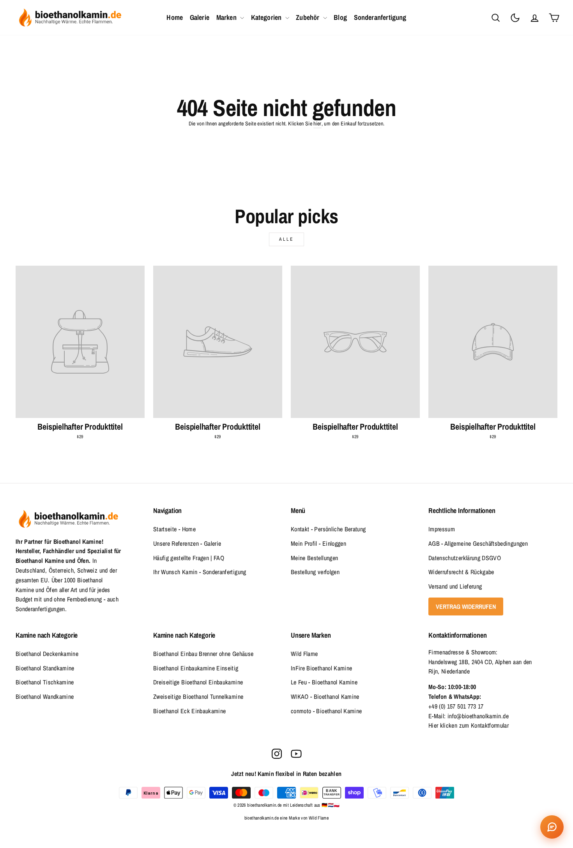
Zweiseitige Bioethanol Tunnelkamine (198, 696)
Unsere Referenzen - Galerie (187, 543)
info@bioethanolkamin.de (478, 716)
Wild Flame (304, 653)
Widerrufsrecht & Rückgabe (461, 572)
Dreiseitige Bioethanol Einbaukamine (198, 682)
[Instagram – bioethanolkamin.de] (277, 754)
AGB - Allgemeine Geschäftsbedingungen (478, 543)
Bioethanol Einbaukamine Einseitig (196, 668)
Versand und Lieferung (455, 586)
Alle (286, 239)
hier (317, 123)
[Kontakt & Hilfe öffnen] (552, 827)
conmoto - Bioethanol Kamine (326, 711)
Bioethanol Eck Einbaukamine (189, 711)
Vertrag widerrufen (466, 606)
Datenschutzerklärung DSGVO (464, 558)
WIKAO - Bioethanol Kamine (325, 696)
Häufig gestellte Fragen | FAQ (188, 558)
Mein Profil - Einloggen (318, 543)
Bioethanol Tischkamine (45, 682)
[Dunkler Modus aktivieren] (515, 17)
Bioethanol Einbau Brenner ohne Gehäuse (203, 653)
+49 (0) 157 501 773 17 (456, 706)
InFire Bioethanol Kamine (321, 668)
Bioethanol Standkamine (45, 668)
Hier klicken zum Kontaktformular (468, 725)
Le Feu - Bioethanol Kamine (324, 682)
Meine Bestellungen (314, 558)
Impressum (441, 529)
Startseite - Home (174, 529)
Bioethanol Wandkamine (45, 696)
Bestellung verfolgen (315, 572)
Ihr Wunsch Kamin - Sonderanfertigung (199, 572)
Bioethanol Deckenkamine (47, 653)
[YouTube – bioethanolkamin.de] (296, 754)
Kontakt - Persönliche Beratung (328, 529)
